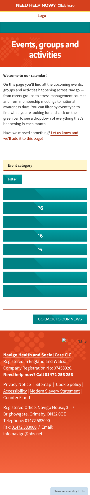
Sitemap (43, 384)
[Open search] (6, 27)
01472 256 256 (59, 374)
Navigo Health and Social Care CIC (37, 355)
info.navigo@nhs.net (22, 434)
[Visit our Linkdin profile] (56, 27)
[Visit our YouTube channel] (40, 27)
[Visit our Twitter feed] (48, 27)
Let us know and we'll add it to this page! (40, 135)
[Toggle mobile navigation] (83, 27)
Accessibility (15, 391)
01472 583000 (37, 420)
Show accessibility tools (69, 491)
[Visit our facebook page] (72, 27)
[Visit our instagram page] (64, 27)
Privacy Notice (17, 384)
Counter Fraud (16, 397)
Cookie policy (68, 384)
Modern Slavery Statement (55, 391)
